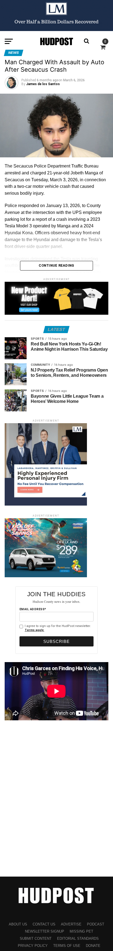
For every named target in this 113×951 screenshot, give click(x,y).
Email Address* (32, 609)
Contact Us (44, 924)
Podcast (95, 924)
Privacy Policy (33, 946)
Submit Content (36, 938)
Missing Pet (81, 931)
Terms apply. (34, 630)
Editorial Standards (78, 938)
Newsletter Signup (44, 931)
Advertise (71, 924)
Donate (93, 946)
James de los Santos (43, 84)
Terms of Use (66, 946)
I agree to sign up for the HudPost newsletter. (58, 628)
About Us (18, 924)
